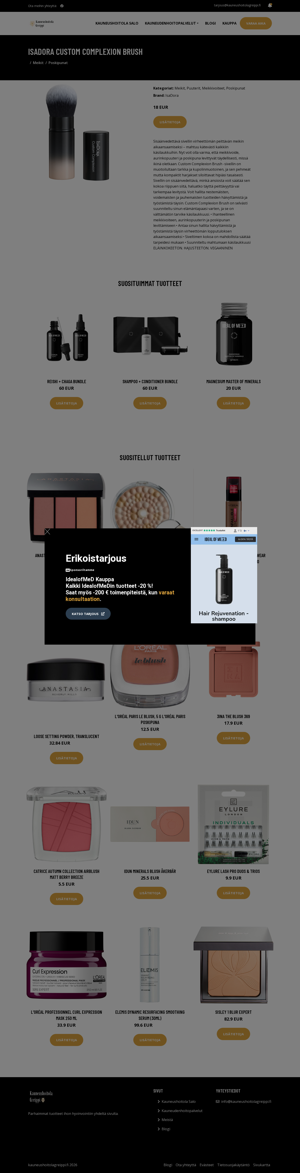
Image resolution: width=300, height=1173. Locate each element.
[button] (88, 614)
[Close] (47, 531)
